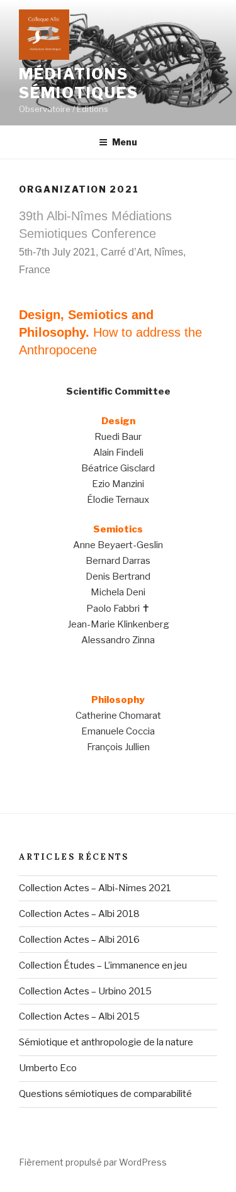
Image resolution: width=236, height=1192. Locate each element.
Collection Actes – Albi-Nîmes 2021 (95, 888)
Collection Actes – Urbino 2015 (85, 991)
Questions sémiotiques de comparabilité (105, 1093)
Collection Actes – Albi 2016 (79, 939)
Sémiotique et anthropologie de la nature (106, 1042)
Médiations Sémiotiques (78, 83)
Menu (124, 142)
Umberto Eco (48, 1068)
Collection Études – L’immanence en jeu (103, 965)
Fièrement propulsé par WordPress (93, 1162)
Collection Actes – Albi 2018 (79, 913)
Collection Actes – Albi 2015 (79, 1016)
